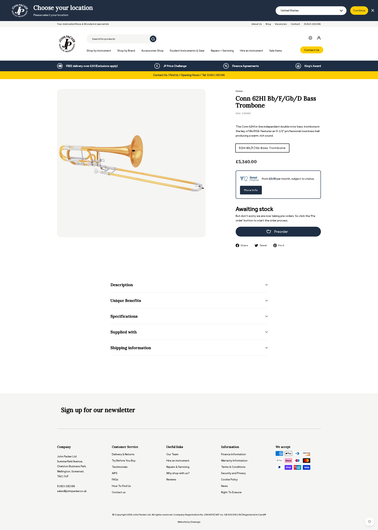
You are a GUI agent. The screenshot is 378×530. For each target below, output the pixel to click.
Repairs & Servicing (177, 467)
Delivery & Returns (123, 454)
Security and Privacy (233, 473)
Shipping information (130, 347)
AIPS (114, 473)
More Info (251, 190)
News (224, 486)
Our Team (172, 454)
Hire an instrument (251, 50)
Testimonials (120, 467)
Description (121, 284)
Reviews (171, 479)
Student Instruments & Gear (187, 50)
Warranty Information (234, 460)
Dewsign (195, 521)
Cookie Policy (229, 479)
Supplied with (123, 331)
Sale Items (275, 50)
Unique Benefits (125, 300)
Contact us (119, 492)
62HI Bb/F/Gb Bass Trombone (262, 148)
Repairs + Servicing (222, 50)
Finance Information (233, 454)
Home (239, 91)
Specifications (124, 316)
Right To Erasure (231, 492)
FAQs (115, 479)
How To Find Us (121, 486)
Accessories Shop (152, 50)
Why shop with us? (178, 473)
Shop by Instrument (99, 50)
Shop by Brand (126, 50)
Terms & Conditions (233, 467)
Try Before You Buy (123, 460)
